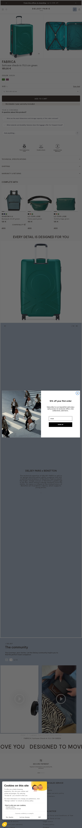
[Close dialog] (77, 393)
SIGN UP (60, 424)
